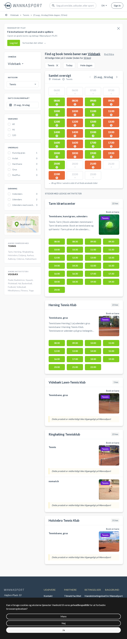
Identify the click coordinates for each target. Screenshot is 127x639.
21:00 (75, 367)
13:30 (111, 257)
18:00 (57, 281)
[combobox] (104, 5)
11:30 (111, 249)
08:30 (75, 241)
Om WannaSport (114, 595)
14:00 (57, 265)
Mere (63, 616)
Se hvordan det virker (34, 43)
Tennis (26, 15)
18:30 (75, 281)
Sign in (117, 5)
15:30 (111, 265)
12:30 (75, 257)
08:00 (57, 241)
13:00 (93, 257)
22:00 (93, 367)
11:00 (93, 249)
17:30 (111, 273)
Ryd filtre (109, 54)
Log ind (14, 42)
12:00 (57, 257)
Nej (64, 623)
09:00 (93, 241)
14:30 (75, 265)
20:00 (57, 289)
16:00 (57, 273)
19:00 (93, 281)
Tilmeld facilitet (72, 595)
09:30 (111, 241)
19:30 (111, 281)
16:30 (75, 273)
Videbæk (14, 15)
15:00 (93, 265)
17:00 (93, 273)
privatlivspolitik (80, 604)
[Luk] (118, 28)
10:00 (57, 249)
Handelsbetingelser (94, 595)
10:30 (75, 249)
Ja (63, 630)
